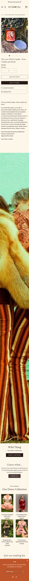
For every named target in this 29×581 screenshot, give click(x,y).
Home (2, 14)
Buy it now (14, 83)
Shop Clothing (14, 455)
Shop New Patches (14, 2)
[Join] (23, 571)
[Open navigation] (2, 7)
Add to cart (14, 77)
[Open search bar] (5, 7)
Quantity (3, 67)
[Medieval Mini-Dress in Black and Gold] (7, 528)
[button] (14, 35)
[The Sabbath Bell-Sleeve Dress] (22, 503)
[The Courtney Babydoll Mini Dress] (22, 528)
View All (14, 476)
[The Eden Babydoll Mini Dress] (7, 503)
